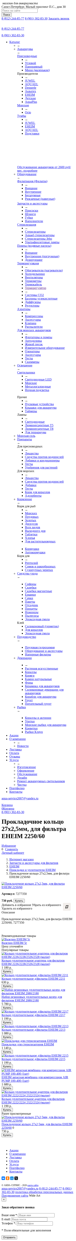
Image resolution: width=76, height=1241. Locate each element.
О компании (17, 739)
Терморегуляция (28, 263)
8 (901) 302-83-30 (36, 18)
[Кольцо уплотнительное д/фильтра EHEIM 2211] (35, 975)
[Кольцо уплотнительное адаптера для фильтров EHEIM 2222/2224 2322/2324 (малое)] (38, 1095)
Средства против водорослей (44, 457)
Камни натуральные (38, 679)
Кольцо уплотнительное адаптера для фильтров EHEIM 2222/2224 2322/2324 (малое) (33, 1100)
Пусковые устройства (39, 404)
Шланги (30, 214)
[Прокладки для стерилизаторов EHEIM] (29, 1041)
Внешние (31, 188)
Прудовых (32, 516)
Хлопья (30, 538)
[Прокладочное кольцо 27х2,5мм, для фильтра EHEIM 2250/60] (38, 1120)
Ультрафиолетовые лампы (42, 242)
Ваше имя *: (10, 1215)
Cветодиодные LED (38, 379)
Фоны (29, 682)
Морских (31, 513)
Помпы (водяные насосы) (34, 245)
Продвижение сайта (15, 1195)
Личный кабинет (13, 852)
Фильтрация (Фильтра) (32, 181)
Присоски (31, 210)
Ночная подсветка (37, 390)
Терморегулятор (35, 288)
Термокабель (33, 284)
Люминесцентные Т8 (39, 428)
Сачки (29, 598)
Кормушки (32, 548)
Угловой (30, 63)
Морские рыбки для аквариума (45, 724)
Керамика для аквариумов (42, 686)
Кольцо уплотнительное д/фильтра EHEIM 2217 (33, 1015)
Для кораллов (34, 629)
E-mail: (6, 1219)
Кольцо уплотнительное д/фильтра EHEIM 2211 (33, 978)
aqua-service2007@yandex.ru (20, 798)
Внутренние (33, 191)
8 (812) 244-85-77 (13, 18)
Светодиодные (35, 421)
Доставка (15, 749)
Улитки (30, 721)
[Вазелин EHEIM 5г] (16, 939)
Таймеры (31, 411)
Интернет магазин (21, 859)
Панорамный (33, 66)
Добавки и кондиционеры (42, 460)
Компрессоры (34, 316)
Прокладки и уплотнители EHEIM (32, 870)
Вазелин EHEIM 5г (14, 943)
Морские (23, 105)
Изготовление (26, 767)
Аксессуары (33, 319)
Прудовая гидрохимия (40, 647)
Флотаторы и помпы (38, 337)
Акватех (30, 91)
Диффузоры (33, 302)
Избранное (9, 845)
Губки (29, 217)
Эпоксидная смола (37, 619)
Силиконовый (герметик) (42, 626)
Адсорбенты (33, 495)
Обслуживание (27, 774)
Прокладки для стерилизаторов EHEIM (28, 1044)
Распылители (34, 326)
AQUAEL (31, 84)
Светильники (26, 372)
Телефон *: (9, 1223)
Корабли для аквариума (40, 696)
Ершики (30, 594)
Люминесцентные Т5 (39, 425)
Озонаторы (32, 351)
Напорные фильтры (38, 654)
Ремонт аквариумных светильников (41, 781)
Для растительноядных (40, 541)
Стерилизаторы (35, 231)
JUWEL (30, 80)
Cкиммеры (32, 362)
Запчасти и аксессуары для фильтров (33, 863)
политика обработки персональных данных (44, 1192)
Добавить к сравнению (67, 907)
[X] (16, 1178)
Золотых (30, 520)
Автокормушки (35, 552)
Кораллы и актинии (38, 717)
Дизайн (22, 777)
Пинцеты (31, 608)
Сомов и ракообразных (40, 566)
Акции (14, 735)
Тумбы (21, 116)
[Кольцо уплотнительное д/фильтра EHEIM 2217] (35, 1011)
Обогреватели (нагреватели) (44, 270)
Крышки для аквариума (41, 407)
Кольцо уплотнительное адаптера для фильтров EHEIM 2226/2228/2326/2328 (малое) (33, 962)
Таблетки (31, 534)
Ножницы (31, 612)
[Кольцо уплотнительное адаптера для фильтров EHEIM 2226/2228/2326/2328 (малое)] (38, 957)
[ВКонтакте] (3, 1178)
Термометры (33, 281)
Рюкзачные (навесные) (40, 198)
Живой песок (34, 344)
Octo (28, 112)
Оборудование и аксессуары (44, 651)
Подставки (32, 133)
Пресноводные (27, 56)
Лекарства (32, 453)
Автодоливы (33, 340)
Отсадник (31, 605)
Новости (23, 746)
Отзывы (14, 756)
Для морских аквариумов (34, 330)
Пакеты (30, 601)
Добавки (30, 485)
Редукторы (32, 305)
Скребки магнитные (38, 591)
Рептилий (31, 563)
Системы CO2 (34, 295)
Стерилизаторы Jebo (38, 238)
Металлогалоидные (38, 386)
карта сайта (32, 1185)
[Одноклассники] (7, 1178)
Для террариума (35, 432)
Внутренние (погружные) (42, 256)
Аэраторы (23, 309)
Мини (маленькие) (37, 70)
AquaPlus (31, 101)
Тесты (29, 358)
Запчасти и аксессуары (32, 203)
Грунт (29, 700)
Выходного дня (35, 530)
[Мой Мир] (12, 1178)
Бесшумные (33, 195)
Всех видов (32, 527)
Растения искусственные (41, 668)
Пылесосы (32, 615)
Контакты (15, 791)
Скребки (30, 587)
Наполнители (34, 221)
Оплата (14, 753)
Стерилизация (26, 224)
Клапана (30, 323)
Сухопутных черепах (39, 570)
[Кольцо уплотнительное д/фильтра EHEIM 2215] (35, 1055)
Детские (30, 98)
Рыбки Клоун (34, 732)
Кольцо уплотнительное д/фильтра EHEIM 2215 (33, 1059)
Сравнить (11, 849)
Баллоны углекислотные (41, 298)
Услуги (14, 760)
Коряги (29, 675)
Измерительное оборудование (45, 347)
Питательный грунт (38, 703)
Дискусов (31, 523)
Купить (19, 900)
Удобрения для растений (41, 467)
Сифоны (30, 584)
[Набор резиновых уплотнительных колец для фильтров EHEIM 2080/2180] (38, 993)
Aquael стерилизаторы (40, 235)
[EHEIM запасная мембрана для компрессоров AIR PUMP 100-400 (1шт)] (38, 1073)
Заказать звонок (58, 18)
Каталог (14, 42)
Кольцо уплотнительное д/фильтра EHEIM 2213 (33, 1029)
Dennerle (30, 87)
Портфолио (17, 788)
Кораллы (31, 672)
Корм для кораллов (37, 492)
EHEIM (30, 94)
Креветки (31, 728)
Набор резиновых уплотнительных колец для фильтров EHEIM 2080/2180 (32, 998)
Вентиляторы (34, 277)
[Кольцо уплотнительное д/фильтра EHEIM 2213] (35, 1026)
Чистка (22, 784)
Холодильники (35, 274)
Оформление (25, 770)
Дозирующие (33, 259)
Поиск (6, 14)
